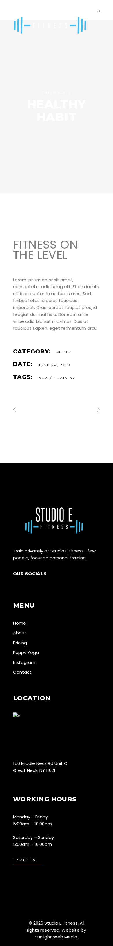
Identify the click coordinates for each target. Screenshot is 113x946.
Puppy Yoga (26, 652)
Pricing (20, 643)
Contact (22, 672)
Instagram (24, 662)
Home (19, 623)
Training (65, 377)
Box (43, 377)
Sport (64, 352)
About (19, 633)
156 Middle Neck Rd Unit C (40, 763)
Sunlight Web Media (56, 937)
